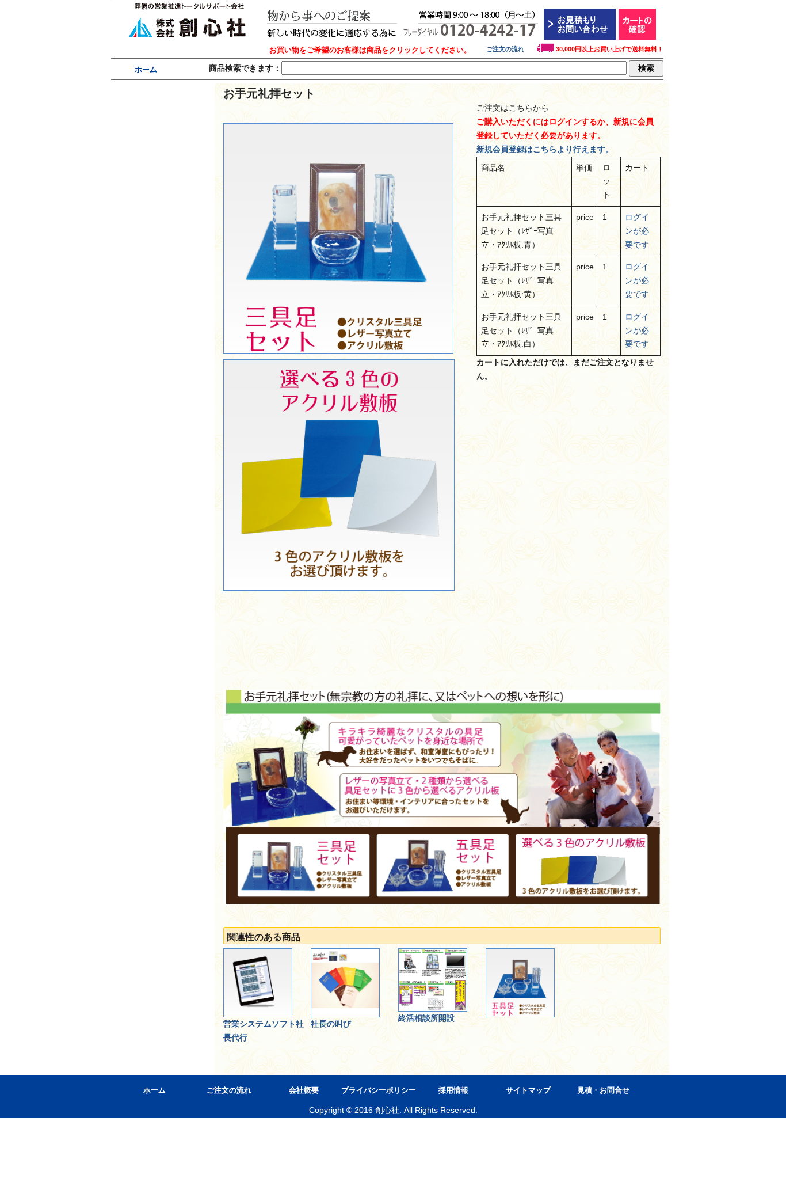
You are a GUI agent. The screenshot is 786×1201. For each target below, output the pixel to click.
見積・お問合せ (603, 1090)
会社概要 (304, 1090)
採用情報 (453, 1090)
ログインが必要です (637, 230)
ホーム (146, 69)
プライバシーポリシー (378, 1090)
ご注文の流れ (511, 48)
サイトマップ (528, 1090)
